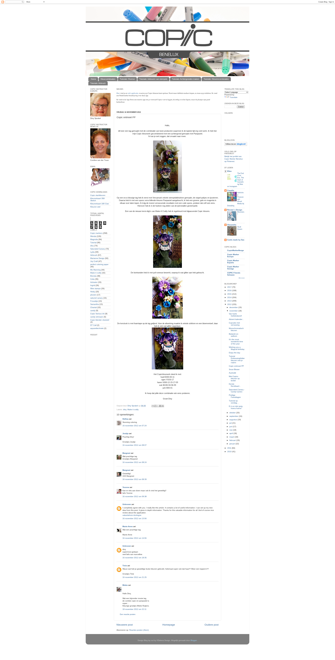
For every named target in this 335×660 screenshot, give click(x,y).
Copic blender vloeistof (99, 320)
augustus (233, 420)
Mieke (125, 585)
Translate (233, 97)
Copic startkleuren (97, 195)
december (233, 307)
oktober (232, 413)
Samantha (94, 304)
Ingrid (92, 285)
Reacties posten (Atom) (139, 630)
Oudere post (212, 624)
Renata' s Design (234, 210)
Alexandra (231, 225)
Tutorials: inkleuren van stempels (153, 79)
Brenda (93, 276)
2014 (229, 297)
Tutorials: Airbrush (98, 83)
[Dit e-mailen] (153, 406)
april (231, 433)
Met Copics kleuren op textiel (234, 378)
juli (230, 423)
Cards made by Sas (235, 240)
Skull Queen (239, 228)
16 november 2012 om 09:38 (134, 496)
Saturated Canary (97, 249)
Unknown (126, 504)
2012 (229, 304)
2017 (229, 287)
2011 (229, 448)
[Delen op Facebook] (160, 406)
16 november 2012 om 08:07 (134, 445)
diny (124, 410)
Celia (92, 279)
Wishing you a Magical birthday (236, 348)
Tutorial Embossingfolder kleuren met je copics (237, 359)
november (233, 311)
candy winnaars (96, 317)
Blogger (194, 640)
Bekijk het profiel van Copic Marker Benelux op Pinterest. (233, 158)
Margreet (126, 453)
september (234, 416)
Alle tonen (242, 278)
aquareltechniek (97, 328)
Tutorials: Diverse (127, 79)
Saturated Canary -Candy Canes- (237, 391)
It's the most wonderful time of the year (236, 342)
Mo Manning (95, 270)
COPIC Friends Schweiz (233, 274)
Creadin (230, 190)
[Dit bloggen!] (155, 406)
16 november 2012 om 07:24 (134, 426)
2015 (229, 294)
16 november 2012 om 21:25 (134, 577)
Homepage (168, 624)
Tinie (124, 566)
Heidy (92, 292)
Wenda (93, 236)
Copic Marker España (233, 262)
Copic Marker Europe (233, 256)
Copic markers (96, 233)
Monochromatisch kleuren (236, 329)
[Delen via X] (158, 406)
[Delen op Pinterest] (162, 406)
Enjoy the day (234, 353)
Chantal (93, 307)
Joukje (125, 433)
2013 (229, 301)
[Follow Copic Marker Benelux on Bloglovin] (235, 145)
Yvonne (125, 487)
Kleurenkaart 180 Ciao (99, 204)
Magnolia (94, 239)
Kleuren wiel (95, 207)
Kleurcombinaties (108, 79)
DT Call (93, 325)
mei (231, 430)
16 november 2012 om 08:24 (134, 462)
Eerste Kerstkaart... (235, 385)
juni (231, 427)
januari (232, 444)
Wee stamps (95, 289)
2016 (229, 291)
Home (93, 79)
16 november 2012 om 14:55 (134, 538)
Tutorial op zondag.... (234, 402)
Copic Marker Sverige (233, 268)
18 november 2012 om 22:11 (134, 609)
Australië (232, 373)
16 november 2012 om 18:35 (134, 558)
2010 (229, 452)
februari (232, 440)
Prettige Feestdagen (235, 396)
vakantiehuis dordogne (131, 515)
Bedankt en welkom (233, 335)
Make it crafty (133, 410)
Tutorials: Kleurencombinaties (216, 79)
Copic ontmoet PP (236, 366)
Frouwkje (94, 301)
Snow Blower (234, 369)
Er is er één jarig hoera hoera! (235, 407)
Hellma (125, 419)
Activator (93, 282)
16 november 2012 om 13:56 (134, 518)
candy (92, 311)
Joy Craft (94, 261)
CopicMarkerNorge (235, 250)
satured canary (96, 298)
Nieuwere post (124, 624)
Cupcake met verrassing (234, 324)
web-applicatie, (133, 93)
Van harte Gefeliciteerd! (235, 315)
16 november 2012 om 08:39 (134, 479)
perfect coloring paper (99, 264)
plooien (93, 295)
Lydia (92, 252)
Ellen (229, 171)
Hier (118, 93)
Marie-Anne (127, 526)
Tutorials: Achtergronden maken (185, 79)
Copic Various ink (97, 314)
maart (232, 437)
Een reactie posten (127, 614)
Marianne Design (97, 258)
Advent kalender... (236, 319)
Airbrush (93, 255)
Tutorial (93, 243)
